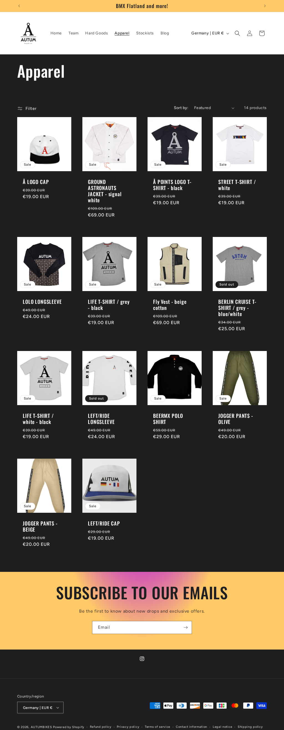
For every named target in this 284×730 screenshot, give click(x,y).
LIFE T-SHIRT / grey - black (109, 305)
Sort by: (181, 107)
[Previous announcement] (19, 6)
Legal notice (222, 727)
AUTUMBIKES (41, 727)
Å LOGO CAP (36, 182)
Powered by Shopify (68, 727)
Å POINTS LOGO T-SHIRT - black (172, 185)
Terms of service (157, 727)
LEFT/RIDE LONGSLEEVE (101, 419)
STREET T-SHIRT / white (237, 185)
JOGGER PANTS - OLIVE (235, 419)
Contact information (191, 727)
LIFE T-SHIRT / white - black (38, 419)
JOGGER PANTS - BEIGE (40, 526)
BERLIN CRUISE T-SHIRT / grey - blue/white (237, 308)
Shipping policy (250, 727)
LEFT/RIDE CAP (104, 523)
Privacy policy (128, 727)
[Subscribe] (185, 627)
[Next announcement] (265, 6)
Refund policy (100, 727)
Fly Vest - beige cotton (169, 305)
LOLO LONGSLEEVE (42, 302)
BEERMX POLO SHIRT (168, 419)
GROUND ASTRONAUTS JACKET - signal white (105, 191)
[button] (237, 33)
